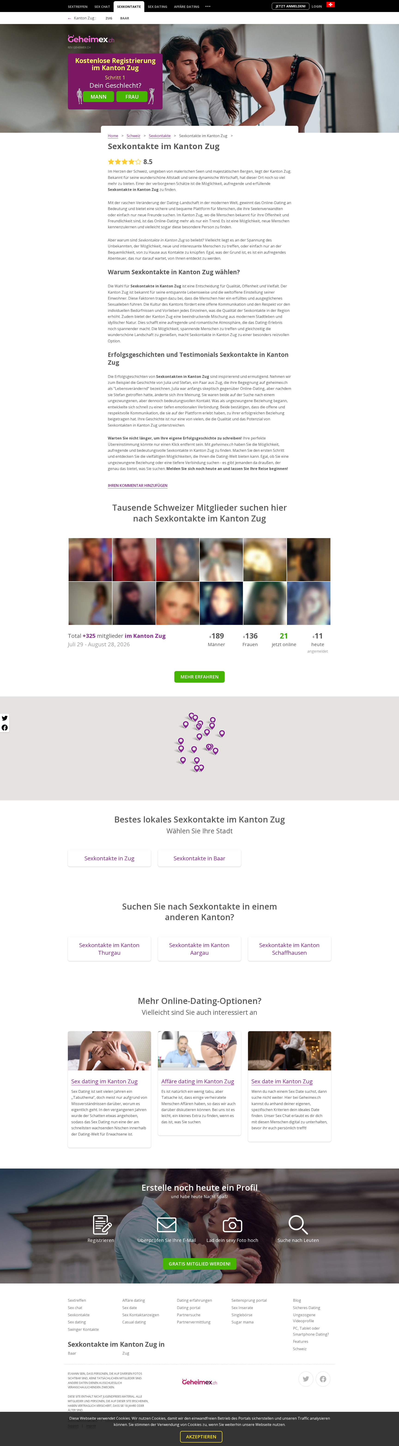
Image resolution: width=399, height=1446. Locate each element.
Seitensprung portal (249, 1300)
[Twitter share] (4, 718)
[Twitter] (306, 1379)
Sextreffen (78, 6)
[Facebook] (323, 1379)
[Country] (330, 4)
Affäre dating (186, 6)
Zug (109, 18)
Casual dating (134, 1322)
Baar (124, 18)
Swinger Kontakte (83, 1329)
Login (317, 6)
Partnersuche (188, 1314)
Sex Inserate (242, 1307)
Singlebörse (242, 1314)
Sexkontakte (129, 6)
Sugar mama (243, 1322)
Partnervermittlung (194, 1322)
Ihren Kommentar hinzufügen (137, 485)
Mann (98, 96)
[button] (197, 727)
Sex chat (102, 6)
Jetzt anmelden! (290, 6)
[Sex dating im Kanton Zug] (109, 1050)
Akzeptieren (201, 1437)
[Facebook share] (4, 727)
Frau (132, 96)
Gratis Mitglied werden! (199, 1264)
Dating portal (188, 1307)
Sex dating (157, 6)
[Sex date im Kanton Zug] (290, 1050)
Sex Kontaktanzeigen (140, 1314)
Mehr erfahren (199, 677)
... (208, 6)
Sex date (129, 1307)
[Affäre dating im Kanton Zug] (199, 1050)
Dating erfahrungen (194, 1300)
